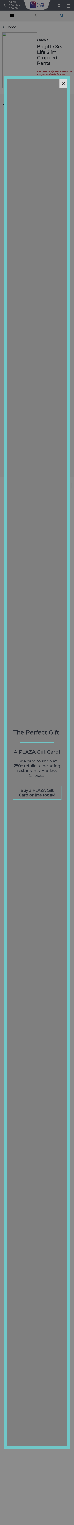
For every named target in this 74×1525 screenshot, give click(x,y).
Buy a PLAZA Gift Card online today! (37, 792)
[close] (63, 83)
